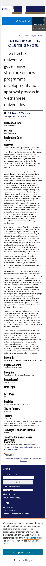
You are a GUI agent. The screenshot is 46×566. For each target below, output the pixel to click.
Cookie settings (31, 537)
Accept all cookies (23, 552)
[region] (23, 542)
